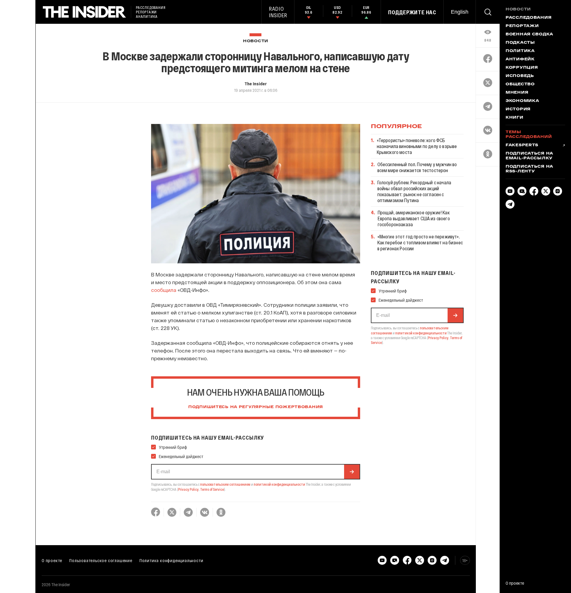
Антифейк (520, 59)
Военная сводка (529, 34)
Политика (520, 51)
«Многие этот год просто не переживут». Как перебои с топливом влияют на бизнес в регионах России (420, 242)
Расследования (528, 18)
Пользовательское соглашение (100, 560)
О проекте (52, 560)
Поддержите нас (412, 12)
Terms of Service (212, 489)
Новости (255, 41)
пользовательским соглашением (225, 484)
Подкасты (520, 43)
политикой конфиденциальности (279, 484)
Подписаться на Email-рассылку (529, 156)
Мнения (517, 93)
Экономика (522, 101)
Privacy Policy (188, 489)
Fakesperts (522, 145)
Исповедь (520, 76)
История (518, 109)
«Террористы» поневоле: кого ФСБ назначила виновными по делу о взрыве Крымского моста (417, 146)
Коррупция (522, 68)
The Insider (255, 83)
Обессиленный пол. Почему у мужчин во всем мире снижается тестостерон (417, 167)
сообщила (163, 290)
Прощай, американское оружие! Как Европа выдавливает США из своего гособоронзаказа (414, 218)
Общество (520, 84)
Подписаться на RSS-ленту (529, 169)
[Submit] (352, 472)
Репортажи (522, 26)
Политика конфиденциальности (171, 560)
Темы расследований (529, 134)
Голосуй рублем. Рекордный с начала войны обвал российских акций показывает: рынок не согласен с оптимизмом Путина (414, 191)
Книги (514, 117)
